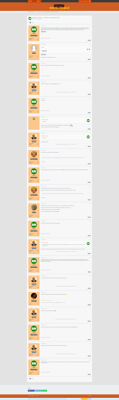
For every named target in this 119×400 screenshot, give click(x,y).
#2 (90, 44)
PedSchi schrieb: (45, 119)
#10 (90, 186)
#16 (90, 292)
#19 (90, 343)
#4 (90, 81)
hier (54, 57)
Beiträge (30, 39)
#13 (90, 239)
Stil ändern (89, 395)
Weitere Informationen (84, 398)
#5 (90, 98)
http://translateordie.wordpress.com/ (46, 300)
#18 (90, 325)
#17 (90, 308)
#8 (90, 150)
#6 (90, 116)
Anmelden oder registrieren (83, 1)
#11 (90, 203)
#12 (90, 221)
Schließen (89, 398)
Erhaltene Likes (31, 38)
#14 (90, 257)
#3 (90, 63)
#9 (90, 167)
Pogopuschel (57, 302)
